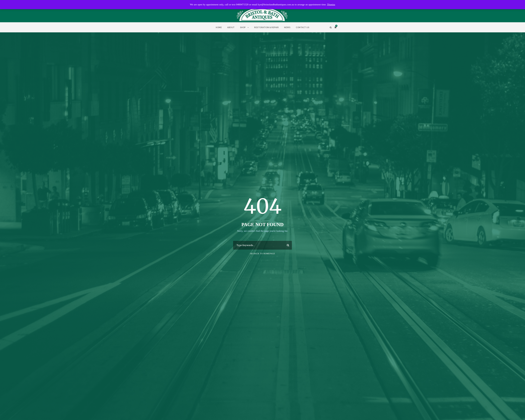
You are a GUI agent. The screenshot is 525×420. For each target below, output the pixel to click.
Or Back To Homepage (262, 254)
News (287, 27)
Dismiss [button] (331, 4)
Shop (243, 27)
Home (219, 27)
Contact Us (302, 27)
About (231, 27)
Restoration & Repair (266, 27)
